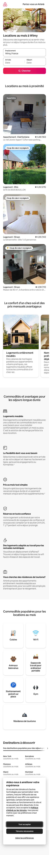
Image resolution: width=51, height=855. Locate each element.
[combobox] (24, 53)
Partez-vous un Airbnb (33, 4)
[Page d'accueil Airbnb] (5, 4)
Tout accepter (24, 824)
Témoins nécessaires (24, 831)
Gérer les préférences (24, 838)
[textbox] (13, 62)
